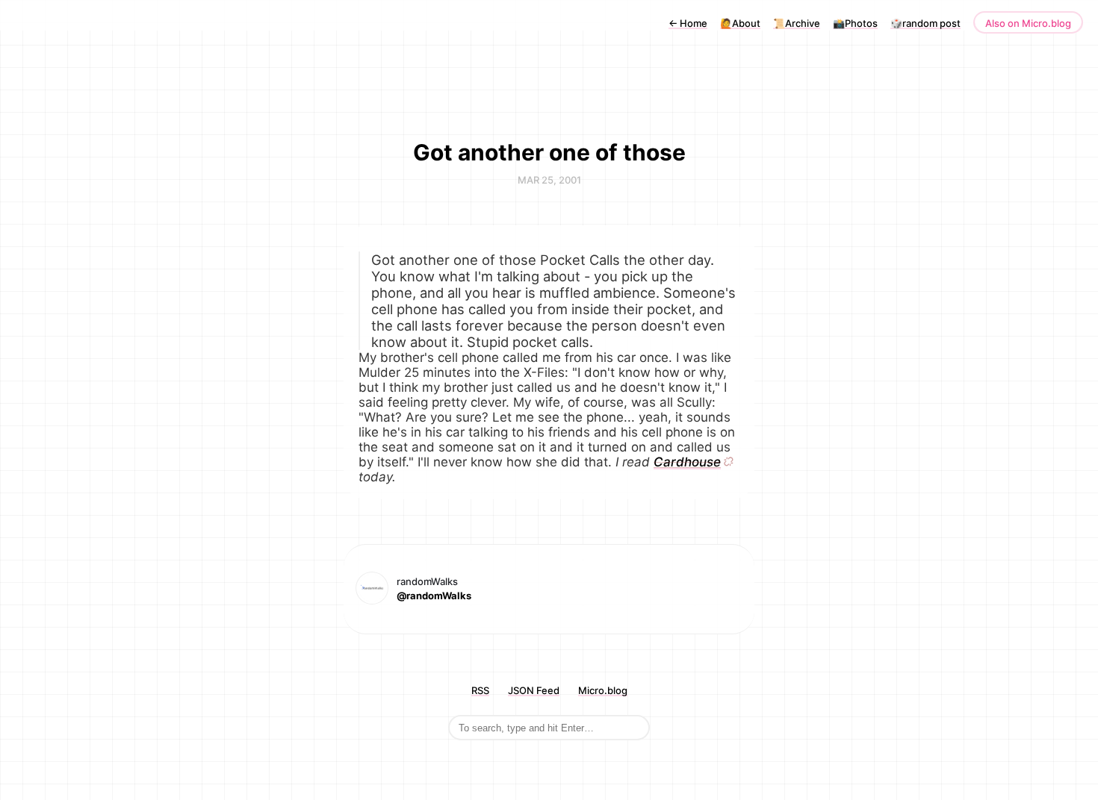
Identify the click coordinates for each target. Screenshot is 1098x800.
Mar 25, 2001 (549, 180)
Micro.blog (602, 690)
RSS (480, 690)
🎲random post (925, 23)
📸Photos (855, 23)
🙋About (740, 23)
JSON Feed (533, 690)
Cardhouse (687, 461)
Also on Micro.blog (1028, 23)
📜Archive (796, 23)
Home (688, 23)
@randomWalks (434, 595)
